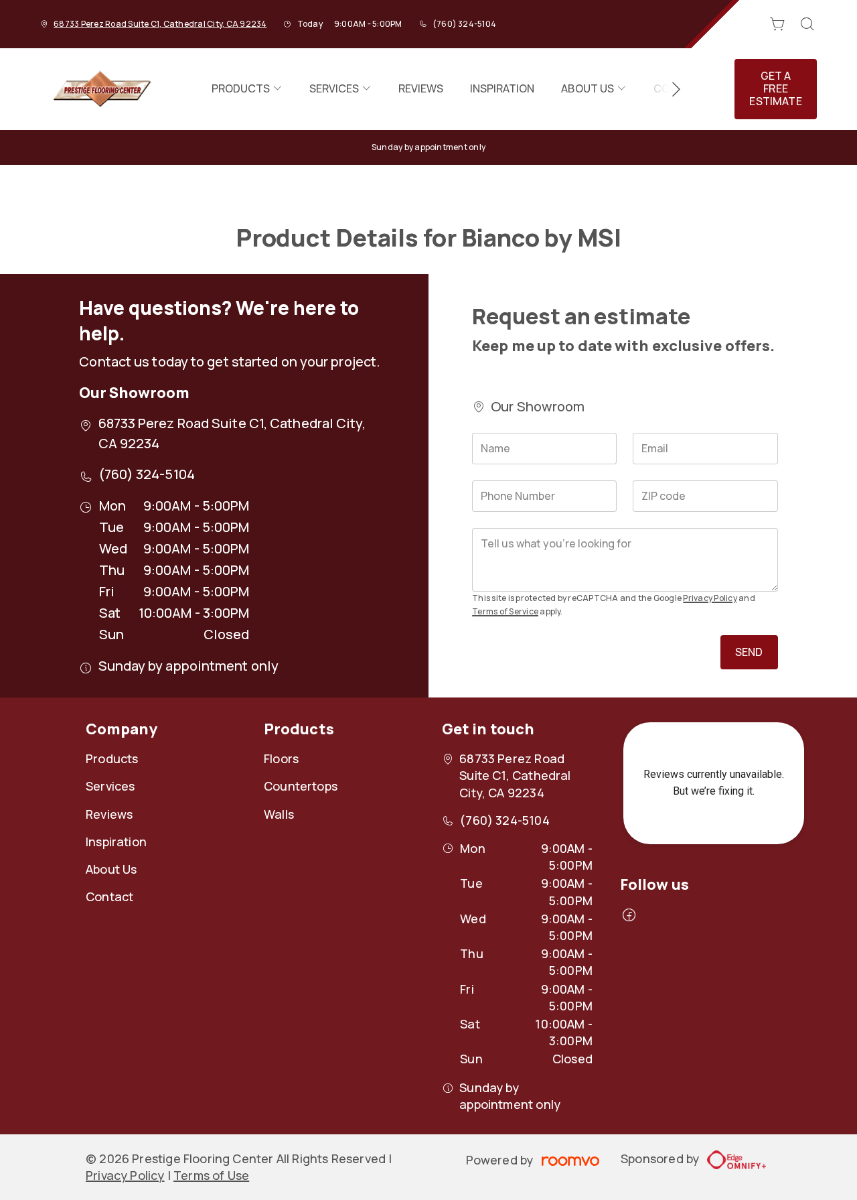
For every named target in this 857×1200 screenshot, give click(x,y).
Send (749, 652)
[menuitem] (247, 89)
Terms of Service (505, 611)
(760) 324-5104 (464, 23)
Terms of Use (211, 1175)
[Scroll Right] (670, 89)
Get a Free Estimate (775, 88)
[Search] (807, 24)
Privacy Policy (709, 598)
